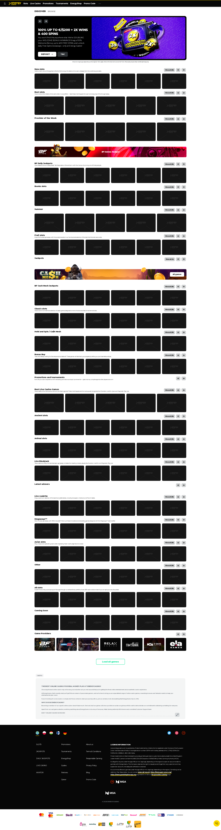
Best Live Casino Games (47, 389)
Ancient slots (41, 415)
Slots (25, 3)
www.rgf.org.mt (144, 772)
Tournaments (62, 3)
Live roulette (41, 496)
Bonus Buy (40, 354)
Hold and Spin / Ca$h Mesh (48, 332)
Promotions (48, 3)
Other (37, 565)
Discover (40, 11)
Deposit (45, 54)
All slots (38, 588)
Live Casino (35, 3)
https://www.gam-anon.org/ (161, 772)
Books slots (41, 186)
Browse (51, 11)
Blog (88, 772)
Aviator (39, 772)
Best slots (40, 92)
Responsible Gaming (94, 758)
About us (89, 744)
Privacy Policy (91, 765)
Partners (64, 772)
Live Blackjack (42, 461)
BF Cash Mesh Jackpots (46, 286)
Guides (64, 765)
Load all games (110, 661)
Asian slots (40, 542)
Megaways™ (41, 519)
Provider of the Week (46, 118)
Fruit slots (40, 235)
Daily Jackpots (43, 758)
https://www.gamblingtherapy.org (123, 774)
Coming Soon (41, 611)
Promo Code (89, 3)
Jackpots (39, 258)
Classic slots (41, 309)
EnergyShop (75, 3)
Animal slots (41, 438)
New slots (39, 69)
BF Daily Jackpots (43, 163)
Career (63, 780)
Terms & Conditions (93, 751)
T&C (63, 54)
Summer (39, 209)
